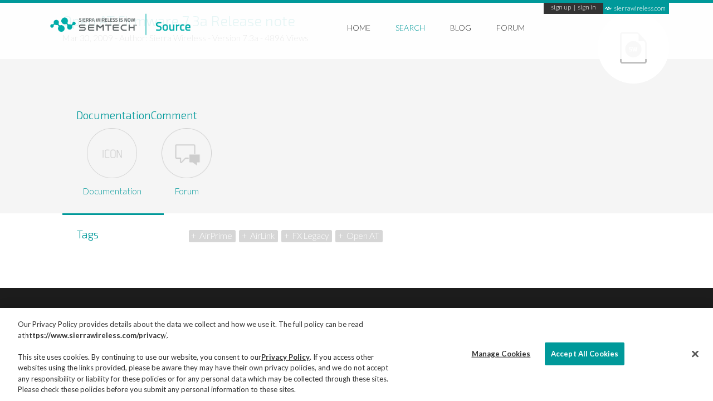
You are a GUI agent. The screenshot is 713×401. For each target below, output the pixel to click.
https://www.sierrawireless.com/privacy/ (96, 335)
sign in (587, 8)
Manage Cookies (501, 353)
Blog (460, 27)
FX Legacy (310, 236)
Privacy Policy (285, 357)
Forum (510, 27)
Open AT (362, 236)
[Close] (695, 353)
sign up (561, 8)
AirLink (262, 236)
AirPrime (215, 236)
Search (410, 27)
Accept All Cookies (584, 353)
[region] (356, 354)
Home (358, 27)
